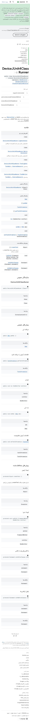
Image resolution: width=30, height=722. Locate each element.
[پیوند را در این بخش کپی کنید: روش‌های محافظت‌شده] (11, 466)
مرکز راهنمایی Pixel (25, 697)
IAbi (26, 199)
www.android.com (24, 700)
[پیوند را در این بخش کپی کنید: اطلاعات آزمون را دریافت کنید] (9, 355)
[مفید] (20, 44)
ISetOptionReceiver (21, 81)
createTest (14, 247)
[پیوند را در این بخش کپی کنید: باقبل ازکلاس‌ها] (18, 591)
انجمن (19, 713)
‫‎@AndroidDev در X (24, 676)
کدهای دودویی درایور (24, 667)
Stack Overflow (25, 705)
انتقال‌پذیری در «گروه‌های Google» (21, 688)
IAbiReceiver (23, 80)
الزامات (27, 657)
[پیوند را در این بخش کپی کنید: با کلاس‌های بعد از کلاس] (13, 551)
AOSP (27, 41)
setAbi (18, 227)
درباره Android (25, 713)
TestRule (8, 166)
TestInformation (22, 207)
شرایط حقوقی (14, 713)
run (11, 219)
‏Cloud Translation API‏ (13, 30)
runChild (8, 255)
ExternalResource (18, 166)
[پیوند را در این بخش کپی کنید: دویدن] (23, 380)
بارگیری (27, 660)
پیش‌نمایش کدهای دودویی (23, 662)
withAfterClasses (13, 262)
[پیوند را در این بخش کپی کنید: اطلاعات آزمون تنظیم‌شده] (12, 436)
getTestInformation (21, 211)
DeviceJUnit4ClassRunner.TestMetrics (15, 174)
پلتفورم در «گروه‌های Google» (22, 683)
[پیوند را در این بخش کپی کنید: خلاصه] (22, 128)
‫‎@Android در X (25, 674)
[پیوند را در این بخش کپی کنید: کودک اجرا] (20, 512)
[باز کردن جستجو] (13, 2)
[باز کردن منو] (26, 2)
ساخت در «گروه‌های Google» (22, 686)
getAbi (25, 203)
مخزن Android (25, 655)
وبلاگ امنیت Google (24, 681)
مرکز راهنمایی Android (24, 695)
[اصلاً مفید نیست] (18, 44)
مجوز (8, 713)
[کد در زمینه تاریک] (28, 287)
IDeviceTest (10, 117)
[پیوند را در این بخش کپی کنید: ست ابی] (22, 408)
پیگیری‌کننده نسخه (25, 707)
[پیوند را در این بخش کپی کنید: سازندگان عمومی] (15, 277)
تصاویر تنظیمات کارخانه (24, 665)
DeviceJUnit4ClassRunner (13, 187)
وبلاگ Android (25, 679)
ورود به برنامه (5, 2)
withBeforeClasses (12, 268)
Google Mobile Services (23, 702)
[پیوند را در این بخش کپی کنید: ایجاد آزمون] (20, 470)
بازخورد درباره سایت (16, 715)
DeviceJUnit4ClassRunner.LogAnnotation (15, 140)
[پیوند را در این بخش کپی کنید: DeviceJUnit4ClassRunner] (8, 282)
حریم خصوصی (25, 715)
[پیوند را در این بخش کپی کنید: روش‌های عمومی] (15, 325)
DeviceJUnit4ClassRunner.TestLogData (15, 163)
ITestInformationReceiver (20, 83)
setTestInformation (10, 235)
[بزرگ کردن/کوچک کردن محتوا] (22, 48)
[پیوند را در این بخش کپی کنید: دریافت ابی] (20, 329)
